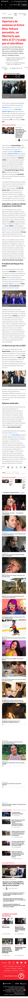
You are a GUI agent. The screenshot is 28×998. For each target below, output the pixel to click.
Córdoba (20, 968)
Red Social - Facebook (13, 963)
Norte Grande (7, 970)
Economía (11, 966)
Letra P (5, 14)
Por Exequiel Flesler (6, 68)
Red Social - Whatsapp (25, 963)
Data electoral (12, 8)
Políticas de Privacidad (20, 994)
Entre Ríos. (18, 109)
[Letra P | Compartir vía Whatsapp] (8, 467)
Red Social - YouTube (21, 963)
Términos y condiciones (9, 994)
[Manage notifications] (25, 990)
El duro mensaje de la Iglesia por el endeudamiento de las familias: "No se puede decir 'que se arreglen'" (14, 905)
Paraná (4, 107)
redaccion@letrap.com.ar (19, 993)
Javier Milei (13, 1)
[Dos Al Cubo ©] (7, 984)
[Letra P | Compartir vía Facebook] (16, 467)
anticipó (13, 283)
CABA (23, 966)
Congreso (21, 970)
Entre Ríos (8, 472)
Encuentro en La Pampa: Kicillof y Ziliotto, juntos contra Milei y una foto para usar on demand (13, 883)
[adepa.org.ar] (17, 983)
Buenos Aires (18, 966)
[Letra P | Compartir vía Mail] (25, 467)
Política (10, 14)
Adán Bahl (17, 151)
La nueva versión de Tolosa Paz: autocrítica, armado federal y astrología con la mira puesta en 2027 (14, 894)
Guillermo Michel (13, 153)
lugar (5, 226)
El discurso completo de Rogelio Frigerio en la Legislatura (15, 63)
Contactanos (4, 962)
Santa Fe (8, 968)
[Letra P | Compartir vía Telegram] (20, 467)
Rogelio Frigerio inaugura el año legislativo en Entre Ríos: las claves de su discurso (15, 59)
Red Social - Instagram (17, 963)
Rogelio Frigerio (6, 111)
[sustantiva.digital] (23, 984)
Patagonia (15, 970)
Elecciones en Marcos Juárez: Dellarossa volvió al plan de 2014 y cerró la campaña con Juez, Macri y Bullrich (14, 900)
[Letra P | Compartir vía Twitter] (12, 467)
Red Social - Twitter (9, 963)
